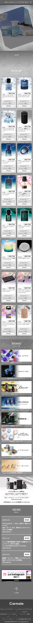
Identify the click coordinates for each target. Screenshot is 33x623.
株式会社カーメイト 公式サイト (8, 615)
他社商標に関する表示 (24, 619)
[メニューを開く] (31, 2)
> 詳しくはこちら (6, 531)
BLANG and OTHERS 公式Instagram (25, 610)
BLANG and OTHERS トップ (8, 609)
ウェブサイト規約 (25, 614)
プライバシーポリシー (8, 619)
